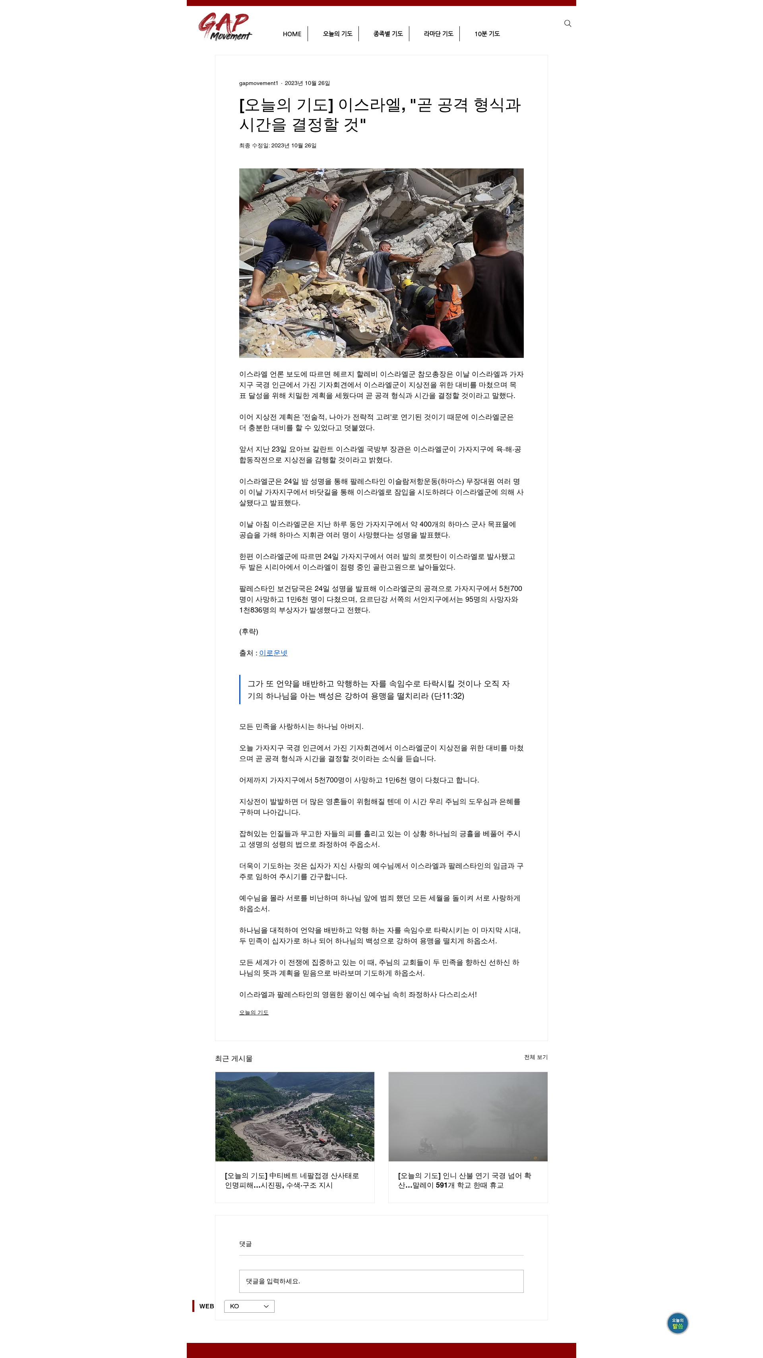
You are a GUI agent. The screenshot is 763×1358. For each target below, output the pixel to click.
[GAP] (678, 1324)
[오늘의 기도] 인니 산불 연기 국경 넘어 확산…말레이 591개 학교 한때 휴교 (464, 1180)
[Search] (568, 23)
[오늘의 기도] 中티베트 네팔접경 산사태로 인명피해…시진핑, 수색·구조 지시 (292, 1180)
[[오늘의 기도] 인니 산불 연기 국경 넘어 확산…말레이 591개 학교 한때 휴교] (468, 1116)
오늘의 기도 (254, 1012)
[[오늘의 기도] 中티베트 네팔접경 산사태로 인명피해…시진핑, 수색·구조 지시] (294, 1116)
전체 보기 (536, 1057)
